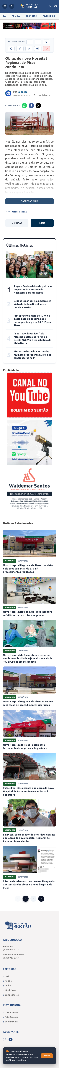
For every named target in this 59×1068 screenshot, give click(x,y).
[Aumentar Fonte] (29, 42)
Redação (23, 92)
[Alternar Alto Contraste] (11, 48)
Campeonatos (12, 995)
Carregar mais (29, 201)
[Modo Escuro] (46, 42)
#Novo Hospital (19, 212)
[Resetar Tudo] (46, 48)
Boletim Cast (11, 1021)
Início (42, 223)
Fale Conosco (11, 1017)
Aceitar (47, 1056)
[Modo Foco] (28, 48)
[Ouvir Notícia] (37, 48)
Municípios (49, 16)
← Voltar (17, 223)
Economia (31, 16)
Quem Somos (11, 1012)
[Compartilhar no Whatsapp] (24, 105)
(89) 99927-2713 (11, 958)
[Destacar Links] (20, 48)
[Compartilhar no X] (38, 105)
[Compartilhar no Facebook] (31, 105)
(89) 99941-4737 (11, 949)
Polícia (16, 16)
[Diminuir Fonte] (38, 42)
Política (9, 985)
